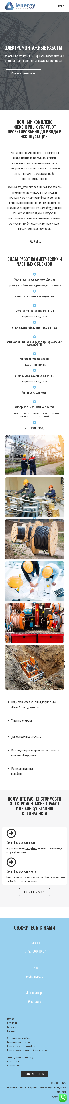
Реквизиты (11, 1026)
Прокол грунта (13, 1061)
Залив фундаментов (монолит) (20, 1057)
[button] (23, 73)
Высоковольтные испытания (19, 1042)
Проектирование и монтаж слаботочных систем (27, 1050)
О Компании (12, 1022)
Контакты (11, 1030)
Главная (10, 1018)
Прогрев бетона (13, 1065)
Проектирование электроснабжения (22, 1046)
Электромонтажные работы (18, 1038)
